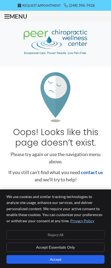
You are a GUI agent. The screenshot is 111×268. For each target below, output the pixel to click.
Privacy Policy (82, 221)
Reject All (55, 235)
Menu (18, 16)
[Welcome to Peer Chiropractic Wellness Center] (55, 55)
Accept (55, 259)
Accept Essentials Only (55, 247)
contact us (92, 172)
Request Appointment (41, 5)
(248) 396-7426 (82, 5)
